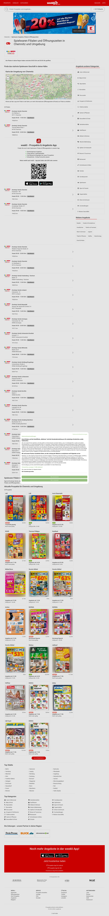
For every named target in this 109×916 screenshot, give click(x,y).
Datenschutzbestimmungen (80, 434)
